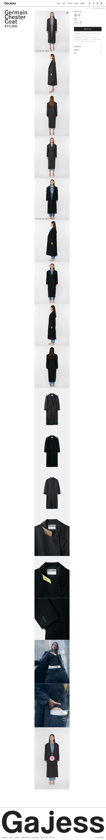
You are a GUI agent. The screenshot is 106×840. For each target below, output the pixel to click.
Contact (17, 837)
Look (63, 3)
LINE (10, 837)
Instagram (5, 837)
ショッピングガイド (85, 41)
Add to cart (87, 29)
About (83, 3)
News (77, 3)
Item (58, 3)
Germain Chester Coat (99, 8)
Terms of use (44, 837)
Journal (70, 3)
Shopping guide (25, 837)
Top (86, 8)
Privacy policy (35, 837)
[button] (67, 14)
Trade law (52, 837)
